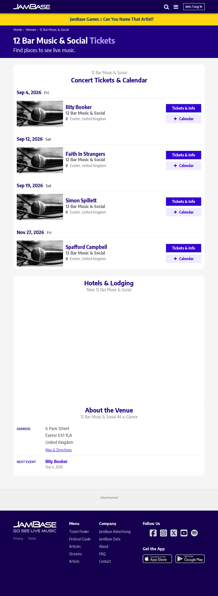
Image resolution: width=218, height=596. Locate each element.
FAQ (102, 554)
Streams (75, 554)
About (103, 546)
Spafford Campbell (86, 247)
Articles (75, 546)
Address (23, 429)
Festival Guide (80, 539)
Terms (32, 538)
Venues (31, 29)
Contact (105, 561)
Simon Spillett (81, 200)
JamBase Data (109, 539)
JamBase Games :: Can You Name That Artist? (112, 19)
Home (17, 29)
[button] (167, 6)
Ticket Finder (79, 531)
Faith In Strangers (85, 154)
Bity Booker (79, 107)
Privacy (18, 538)
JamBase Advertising (115, 531)
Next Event (26, 462)
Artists (74, 561)
